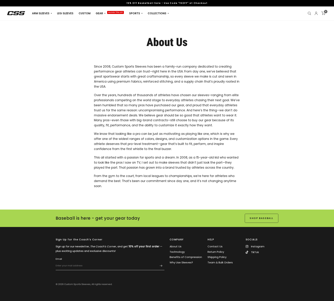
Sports (134, 13)
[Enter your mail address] (160, 265)
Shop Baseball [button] (261, 218)
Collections (157, 13)
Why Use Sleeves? (181, 262)
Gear (99, 13)
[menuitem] (41, 13)
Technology (177, 252)
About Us (175, 246)
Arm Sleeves (40, 13)
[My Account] (316, 13)
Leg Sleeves (65, 13)
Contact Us (215, 246)
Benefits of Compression (186, 257)
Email (59, 259)
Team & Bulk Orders (220, 262)
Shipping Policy (217, 257)
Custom (84, 13)
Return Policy (216, 252)
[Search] (309, 13)
